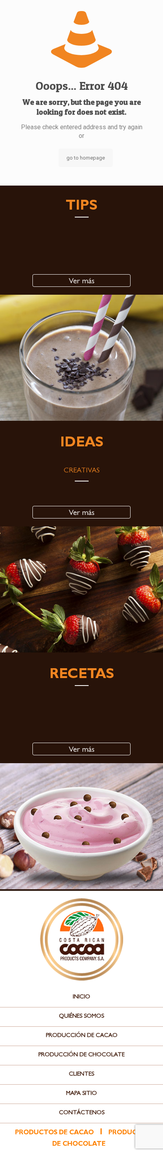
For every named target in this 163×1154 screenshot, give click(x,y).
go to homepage (85, 158)
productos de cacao (54, 1133)
